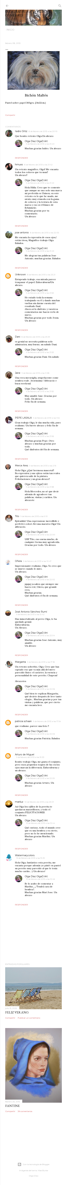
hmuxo (19, 164)
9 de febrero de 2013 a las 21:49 (40, 183)
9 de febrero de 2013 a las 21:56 (40, 436)
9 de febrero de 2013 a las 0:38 (35, 373)
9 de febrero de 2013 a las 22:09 (40, 778)
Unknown (20, 274)
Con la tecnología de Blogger (36, 1164)
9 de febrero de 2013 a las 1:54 (46, 418)
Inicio (10, 29)
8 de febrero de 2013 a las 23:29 (35, 337)
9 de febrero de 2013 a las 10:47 (37, 561)
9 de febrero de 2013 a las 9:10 (34, 516)
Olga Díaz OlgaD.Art (36, 141)
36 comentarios (25, 1111)
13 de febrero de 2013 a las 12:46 (40, 879)
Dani (17, 336)
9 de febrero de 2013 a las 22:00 (40, 534)
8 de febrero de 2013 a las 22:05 (44, 232)
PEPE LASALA (23, 417)
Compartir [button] (10, 115)
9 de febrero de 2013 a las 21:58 (40, 487)
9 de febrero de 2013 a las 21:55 (40, 391)
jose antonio (22, 232)
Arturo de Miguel (24, 754)
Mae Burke (43, 1170)
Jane (17, 372)
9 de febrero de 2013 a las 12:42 (30, 614)
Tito (17, 516)
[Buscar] (60, 5)
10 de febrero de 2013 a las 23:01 (39, 802)
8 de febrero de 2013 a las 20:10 (43, 131)
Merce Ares (21, 465)
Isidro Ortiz (21, 131)
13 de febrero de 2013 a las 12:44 (40, 823)
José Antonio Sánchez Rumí (31, 611)
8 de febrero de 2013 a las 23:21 (41, 274)
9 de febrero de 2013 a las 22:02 (40, 579)
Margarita (20, 661)
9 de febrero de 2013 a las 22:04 (40, 635)
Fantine (12, 1106)
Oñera (18, 561)
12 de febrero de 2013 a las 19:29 (30, 858)
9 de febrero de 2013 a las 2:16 (42, 465)
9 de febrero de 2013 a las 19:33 (30, 757)
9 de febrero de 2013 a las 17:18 (41, 662)
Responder (21, 158)
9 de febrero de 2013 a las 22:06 (40, 689)
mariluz (19, 801)
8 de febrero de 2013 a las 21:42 (38, 164)
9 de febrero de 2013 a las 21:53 (40, 293)
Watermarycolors (24, 855)
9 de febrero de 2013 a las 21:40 (40, 144)
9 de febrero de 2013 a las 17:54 (47, 721)
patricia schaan (23, 721)
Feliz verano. (17, 1012)
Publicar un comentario (29, 1018)
